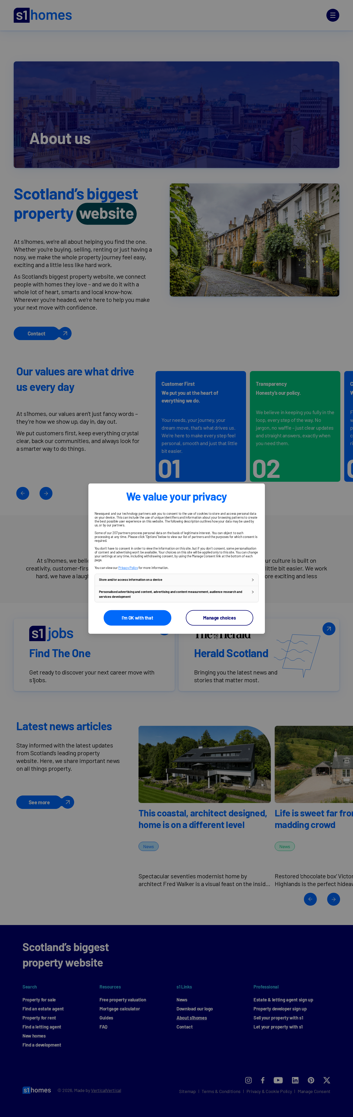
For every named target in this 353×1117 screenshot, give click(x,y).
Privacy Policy (128, 568)
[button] (176, 580)
